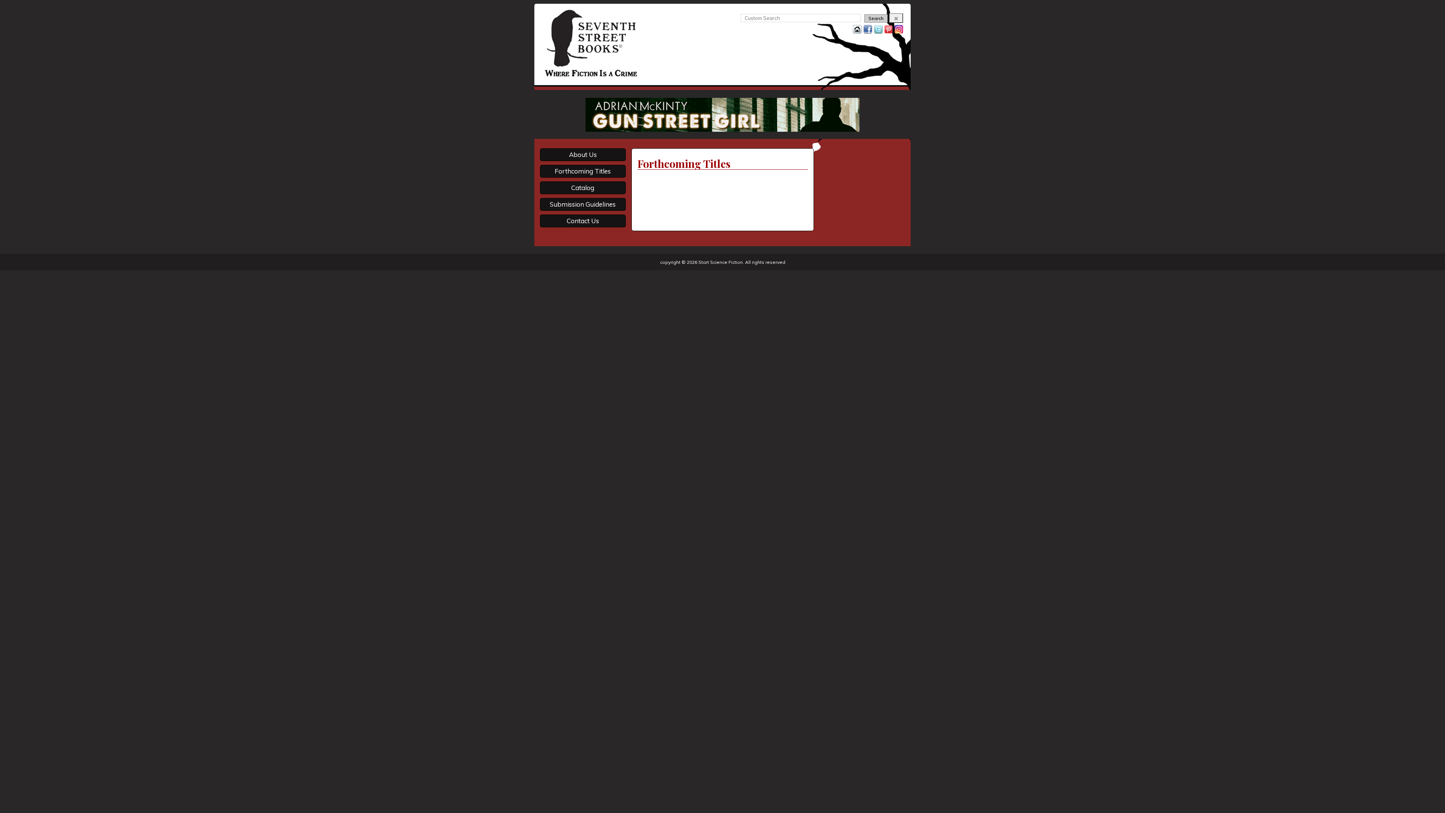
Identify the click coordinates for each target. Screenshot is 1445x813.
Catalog (582, 188)
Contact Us (583, 221)
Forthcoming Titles (583, 171)
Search (876, 18)
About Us (583, 154)
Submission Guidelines (583, 204)
